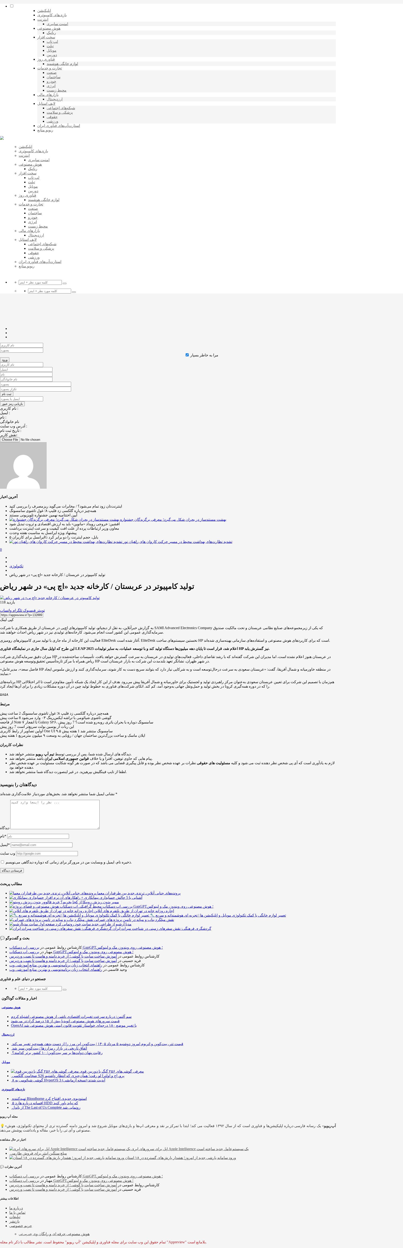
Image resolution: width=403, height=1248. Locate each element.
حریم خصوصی (20, 1226)
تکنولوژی (16, 566)
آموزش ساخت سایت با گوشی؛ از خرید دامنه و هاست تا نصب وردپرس (63, 956)
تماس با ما (17, 1212)
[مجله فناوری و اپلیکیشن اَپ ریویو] (2, 138)
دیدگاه (4, 828)
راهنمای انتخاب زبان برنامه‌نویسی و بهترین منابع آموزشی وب (55, 965)
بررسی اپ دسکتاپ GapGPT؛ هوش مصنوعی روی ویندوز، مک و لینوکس (86, 947)
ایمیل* (5, 845)
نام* (3, 836)
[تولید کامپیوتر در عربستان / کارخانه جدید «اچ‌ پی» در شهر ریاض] (50, 598)
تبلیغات (14, 1217)
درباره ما (16, 1208)
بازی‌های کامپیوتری (13, 1089)
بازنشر (14, 1221)
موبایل (6, 1062)
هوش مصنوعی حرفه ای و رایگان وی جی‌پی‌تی (54, 1234)
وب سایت (7, 853)
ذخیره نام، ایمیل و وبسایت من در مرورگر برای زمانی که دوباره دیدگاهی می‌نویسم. (69, 862)
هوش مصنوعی (11, 1007)
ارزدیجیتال (8, 1034)
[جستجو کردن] (64, 283)
